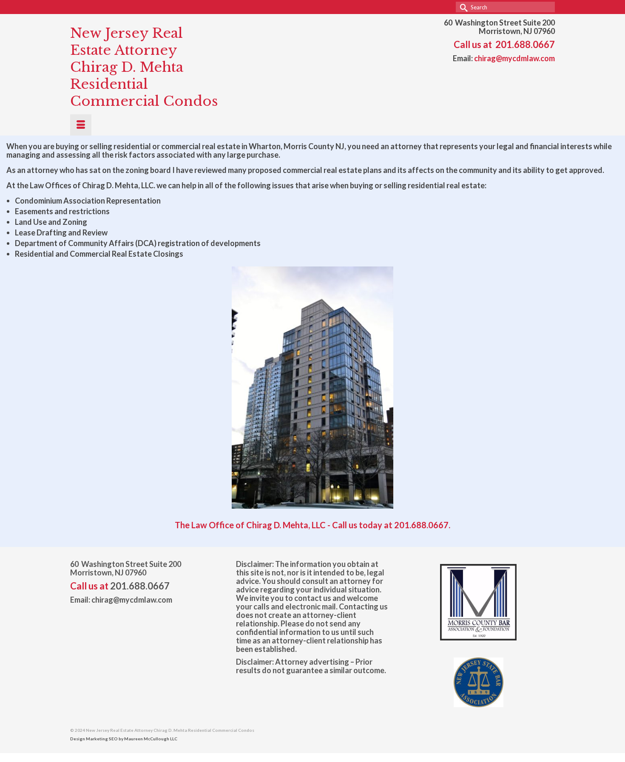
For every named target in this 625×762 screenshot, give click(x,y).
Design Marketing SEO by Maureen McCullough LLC (123, 738)
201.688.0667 (525, 44)
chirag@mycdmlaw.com (514, 58)
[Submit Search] (462, 7)
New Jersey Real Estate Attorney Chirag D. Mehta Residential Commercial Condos (144, 67)
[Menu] (80, 125)
